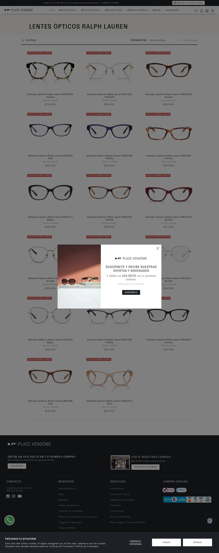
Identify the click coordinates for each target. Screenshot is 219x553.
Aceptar (166, 542)
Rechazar (197, 542)
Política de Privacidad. (87, 546)
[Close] (158, 248)
